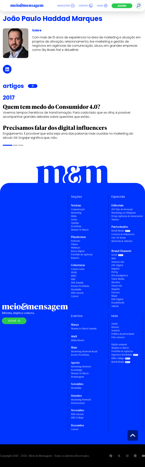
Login (100, 5)
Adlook (115, 306)
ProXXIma (76, 226)
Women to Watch (120, 347)
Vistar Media (117, 278)
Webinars (75, 247)
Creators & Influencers (123, 234)
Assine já (14, 321)
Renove (115, 327)
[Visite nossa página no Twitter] (119, 456)
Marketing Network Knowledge (81, 368)
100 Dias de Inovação (122, 209)
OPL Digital (117, 265)
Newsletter (63, 5)
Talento (115, 219)
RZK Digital (117, 299)
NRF (73, 279)
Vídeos (74, 244)
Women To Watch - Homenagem (80, 375)
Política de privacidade (122, 333)
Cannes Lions (77, 269)
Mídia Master (77, 340)
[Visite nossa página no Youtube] (143, 456)
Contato (83, 5)
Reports (75, 257)
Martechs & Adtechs (121, 241)
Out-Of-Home (118, 237)
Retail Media (117, 230)
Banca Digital (78, 251)
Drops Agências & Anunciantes (127, 216)
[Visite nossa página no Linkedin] (135, 456)
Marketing (76, 212)
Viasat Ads (116, 285)
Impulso (115, 268)
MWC (74, 275)
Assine (122, 5)
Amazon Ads (117, 261)
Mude (114, 295)
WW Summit (77, 282)
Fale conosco (118, 337)
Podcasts (75, 240)
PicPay (114, 272)
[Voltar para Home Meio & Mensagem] (31, 6)
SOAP (114, 254)
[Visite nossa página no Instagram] (127, 456)
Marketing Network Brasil (84, 351)
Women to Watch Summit (84, 328)
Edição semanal (119, 344)
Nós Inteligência (119, 275)
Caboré (74, 296)
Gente (74, 219)
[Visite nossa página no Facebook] (111, 456)
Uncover (115, 292)
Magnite (115, 289)
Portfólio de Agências (82, 254)
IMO (113, 258)
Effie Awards (77, 292)
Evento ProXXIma (80, 286)
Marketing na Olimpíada (123, 212)
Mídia (74, 216)
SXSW (74, 272)
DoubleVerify (117, 302)
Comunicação (78, 209)
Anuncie (115, 330)
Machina (115, 282)
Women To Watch (80, 229)
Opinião (75, 223)
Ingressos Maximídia (121, 354)
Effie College (77, 417)
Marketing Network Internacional (81, 401)
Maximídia (76, 289)
